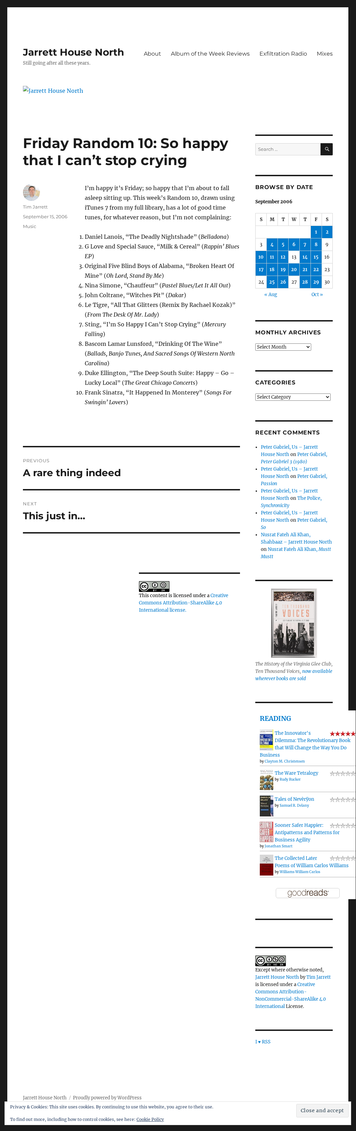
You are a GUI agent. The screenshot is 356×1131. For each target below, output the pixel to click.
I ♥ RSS (263, 1042)
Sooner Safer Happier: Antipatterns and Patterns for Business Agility (307, 832)
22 (316, 269)
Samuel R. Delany (294, 805)
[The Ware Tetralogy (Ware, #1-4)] (266, 779)
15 (316, 257)
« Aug (270, 295)
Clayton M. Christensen (285, 761)
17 (261, 269)
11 (272, 257)
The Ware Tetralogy (296, 773)
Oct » (317, 295)
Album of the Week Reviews (210, 53)
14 (305, 257)
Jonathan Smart (278, 846)
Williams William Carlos (300, 872)
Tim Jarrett (35, 207)
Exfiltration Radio (283, 53)
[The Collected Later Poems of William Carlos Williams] (266, 865)
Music (29, 226)
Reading (275, 718)
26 (283, 282)
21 (305, 269)
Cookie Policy (150, 1119)
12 (283, 257)
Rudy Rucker (290, 779)
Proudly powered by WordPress (107, 1098)
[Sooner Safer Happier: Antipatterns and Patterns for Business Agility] (266, 832)
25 (272, 282)
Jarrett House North (73, 52)
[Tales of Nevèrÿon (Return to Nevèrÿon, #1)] (266, 806)
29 (316, 282)
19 (283, 269)
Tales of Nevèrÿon (294, 799)
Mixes (325, 53)
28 (305, 282)
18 (272, 269)
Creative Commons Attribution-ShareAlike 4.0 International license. (183, 603)
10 (261, 257)
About (152, 53)
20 (294, 269)
